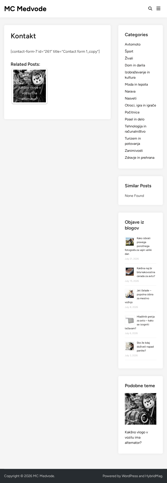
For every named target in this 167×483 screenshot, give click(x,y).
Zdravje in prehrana (139, 157)
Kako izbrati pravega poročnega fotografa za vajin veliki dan (138, 246)
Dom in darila (135, 65)
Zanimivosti (134, 151)
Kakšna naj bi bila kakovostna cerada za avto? (146, 272)
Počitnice (132, 112)
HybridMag (153, 476)
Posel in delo (134, 119)
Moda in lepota (136, 84)
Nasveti (131, 98)
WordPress (130, 476)
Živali (129, 58)
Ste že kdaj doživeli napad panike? (145, 346)
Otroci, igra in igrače (140, 105)
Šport (129, 51)
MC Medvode (25, 9)
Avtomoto (132, 44)
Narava (130, 91)
